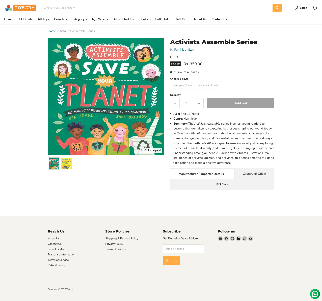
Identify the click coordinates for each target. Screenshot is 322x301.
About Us (200, 19)
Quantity (175, 94)
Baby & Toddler (124, 19)
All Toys (43, 19)
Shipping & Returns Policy (121, 238)
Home (8, 19)
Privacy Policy (114, 244)
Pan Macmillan (184, 50)
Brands (59, 19)
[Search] (277, 8)
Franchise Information (61, 254)
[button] (302, 8)
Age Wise (99, 19)
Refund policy (56, 265)
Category (78, 19)
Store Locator (56, 249)
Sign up (171, 260)
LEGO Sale (25, 19)
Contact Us (219, 19)
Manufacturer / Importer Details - (202, 174)
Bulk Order (163, 19)
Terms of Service (58, 260)
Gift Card (182, 19)
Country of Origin (254, 174)
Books (144, 19)
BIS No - (222, 184)
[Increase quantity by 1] (199, 103)
